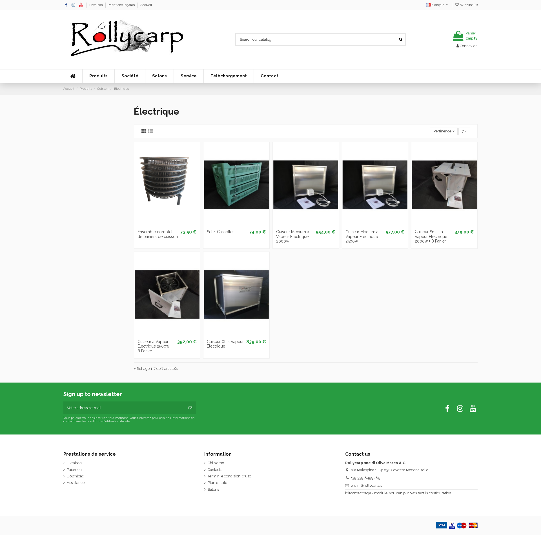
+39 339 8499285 (365, 478)
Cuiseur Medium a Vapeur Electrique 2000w (292, 237)
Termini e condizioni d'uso (229, 476)
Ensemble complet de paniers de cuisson (158, 234)
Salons (213, 489)
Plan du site (217, 483)
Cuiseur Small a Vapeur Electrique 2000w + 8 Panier (431, 237)
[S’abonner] (190, 407)
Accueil (146, 5)
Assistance (76, 483)
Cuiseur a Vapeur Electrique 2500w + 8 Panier (155, 346)
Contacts (215, 470)
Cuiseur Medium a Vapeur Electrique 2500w (361, 237)
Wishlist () (468, 5)
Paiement (75, 470)
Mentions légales (122, 5)
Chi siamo (216, 463)
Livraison (96, 5)
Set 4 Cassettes (220, 232)
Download (75, 476)
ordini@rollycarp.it (366, 485)
